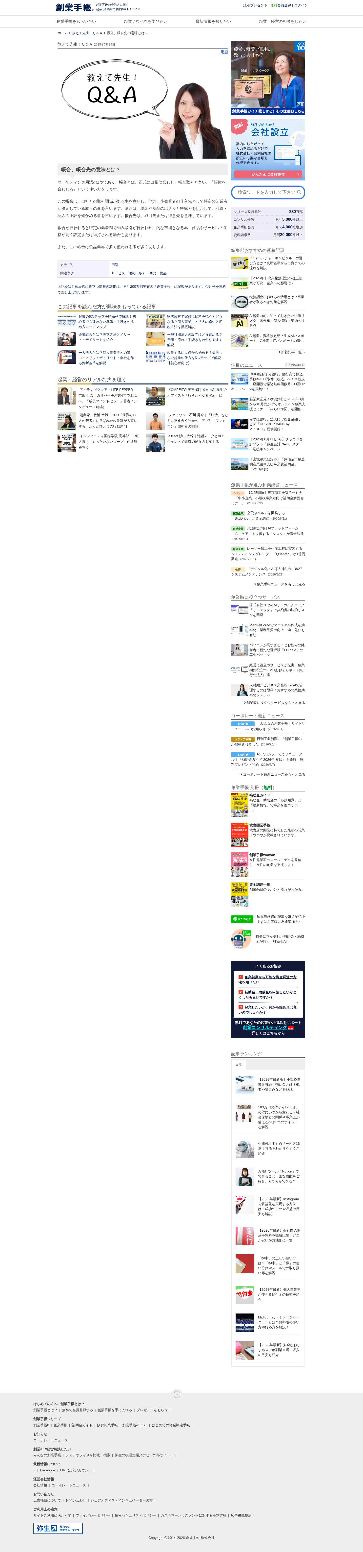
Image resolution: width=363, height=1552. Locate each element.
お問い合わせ (75, 1500)
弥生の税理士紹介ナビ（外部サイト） (144, 1455)
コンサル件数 (244, 219)
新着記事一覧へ (293, 352)
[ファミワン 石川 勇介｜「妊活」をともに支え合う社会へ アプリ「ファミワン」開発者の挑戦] (155, 421)
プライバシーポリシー (93, 1515)
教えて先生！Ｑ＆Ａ (87, 33)
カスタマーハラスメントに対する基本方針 (193, 1515)
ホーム (63, 33)
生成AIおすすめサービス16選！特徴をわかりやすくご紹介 (279, 1148)
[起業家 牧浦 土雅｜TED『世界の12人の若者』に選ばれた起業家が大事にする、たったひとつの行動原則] (67, 421)
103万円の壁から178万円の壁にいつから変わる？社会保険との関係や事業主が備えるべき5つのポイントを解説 (279, 1117)
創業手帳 (60, 1425)
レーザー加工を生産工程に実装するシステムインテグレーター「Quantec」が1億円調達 (268, 554)
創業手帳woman (134, 1425)
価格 (132, 273)
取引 (142, 273)
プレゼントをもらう (152, 1410)
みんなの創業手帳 (47, 1455)
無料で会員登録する (77, 1410)
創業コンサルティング (265, 1027)
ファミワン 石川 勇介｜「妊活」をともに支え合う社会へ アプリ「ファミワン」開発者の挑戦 (197, 420)
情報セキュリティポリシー (135, 1515)
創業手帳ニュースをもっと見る (281, 584)
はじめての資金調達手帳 (171, 1425)
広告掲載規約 (241, 1515)
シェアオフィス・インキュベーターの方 (122, 1500)
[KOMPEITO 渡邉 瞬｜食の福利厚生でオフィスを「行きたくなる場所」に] (155, 396)
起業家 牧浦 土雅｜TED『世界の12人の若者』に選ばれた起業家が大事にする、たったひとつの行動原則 (108, 420)
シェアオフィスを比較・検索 (87, 1455)
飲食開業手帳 (107, 1425)
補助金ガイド (82, 1425)
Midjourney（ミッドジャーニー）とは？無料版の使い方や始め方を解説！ (279, 1322)
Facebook (48, 1470)
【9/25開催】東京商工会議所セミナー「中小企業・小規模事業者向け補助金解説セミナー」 (267, 498)
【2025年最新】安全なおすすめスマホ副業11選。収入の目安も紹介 (279, 1350)
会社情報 (40, 1485)
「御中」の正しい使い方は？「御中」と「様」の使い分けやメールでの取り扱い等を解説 (279, 1265)
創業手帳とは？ (45, 1410)
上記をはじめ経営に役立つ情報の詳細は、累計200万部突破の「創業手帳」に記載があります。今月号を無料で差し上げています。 (142, 289)
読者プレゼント (255, 5)
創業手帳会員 (244, 227)
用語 (224, 52)
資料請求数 (242, 235)
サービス (118, 273)
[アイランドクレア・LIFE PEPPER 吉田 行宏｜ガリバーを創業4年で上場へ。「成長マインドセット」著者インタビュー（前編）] (67, 396)
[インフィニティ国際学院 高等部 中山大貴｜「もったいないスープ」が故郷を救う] (67, 442)
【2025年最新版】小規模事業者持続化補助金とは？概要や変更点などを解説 (279, 1084)
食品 (163, 273)
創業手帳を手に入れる (115, 1410)
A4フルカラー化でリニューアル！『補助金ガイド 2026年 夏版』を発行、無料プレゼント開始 (267, 759)
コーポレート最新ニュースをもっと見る (274, 774)
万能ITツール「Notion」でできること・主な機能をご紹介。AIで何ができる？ (279, 1176)
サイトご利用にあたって (52, 1515)
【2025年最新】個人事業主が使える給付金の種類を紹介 (279, 1294)
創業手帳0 (41, 1425)
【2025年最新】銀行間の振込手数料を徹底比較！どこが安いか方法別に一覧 (279, 1235)
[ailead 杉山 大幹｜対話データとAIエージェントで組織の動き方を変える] (155, 442)
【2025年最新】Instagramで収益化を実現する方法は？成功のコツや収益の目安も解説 (279, 1206)
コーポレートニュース (50, 1440)
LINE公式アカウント (76, 1470)
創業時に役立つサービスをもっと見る (275, 703)
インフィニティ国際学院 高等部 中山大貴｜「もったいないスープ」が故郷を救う (109, 441)
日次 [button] (239, 1064)
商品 (152, 273)
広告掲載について (47, 1500)
